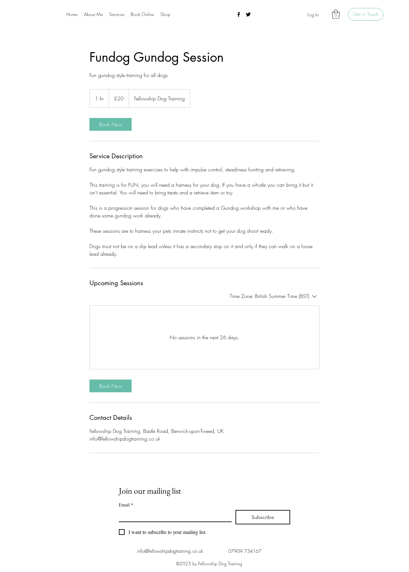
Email (126, 504)
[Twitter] (248, 14)
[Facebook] (238, 14)
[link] (110, 124)
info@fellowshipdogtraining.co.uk (170, 551)
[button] (336, 14)
